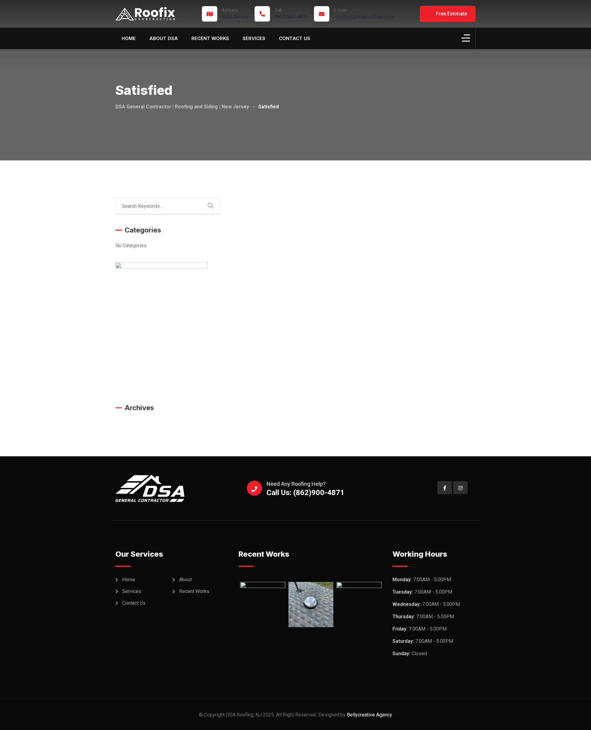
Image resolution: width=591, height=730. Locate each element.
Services (254, 38)
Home (129, 38)
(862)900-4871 (291, 14)
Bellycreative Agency (369, 715)
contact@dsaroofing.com (363, 14)
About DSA (163, 38)
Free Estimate (451, 14)
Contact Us (294, 38)
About (185, 580)
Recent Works (210, 38)
